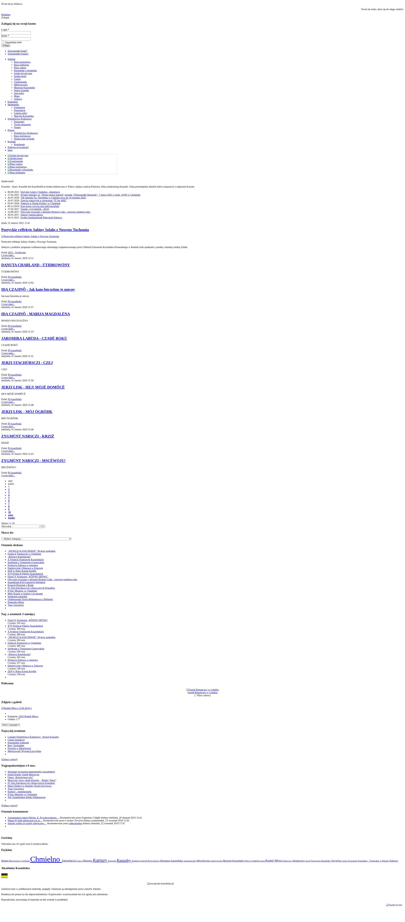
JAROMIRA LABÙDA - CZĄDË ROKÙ (34, 338)
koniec (11, 518)
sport (308, 861)
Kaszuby (124, 860)
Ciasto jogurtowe (16, 739)
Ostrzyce (248, 861)
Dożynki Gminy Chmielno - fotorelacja (40, 192)
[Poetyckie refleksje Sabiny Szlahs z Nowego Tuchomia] (30, 236)
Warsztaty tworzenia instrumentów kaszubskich (31, 771)
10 (9, 512)
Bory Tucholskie (16, 745)
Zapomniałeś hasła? (17, 51)
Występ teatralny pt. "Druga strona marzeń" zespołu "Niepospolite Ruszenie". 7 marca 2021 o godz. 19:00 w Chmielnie (80, 194)
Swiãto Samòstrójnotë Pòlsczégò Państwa (41, 217)
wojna (345, 861)
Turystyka (336, 860)
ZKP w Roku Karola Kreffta (22, 571)
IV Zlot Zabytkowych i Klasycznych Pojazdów (31, 588)
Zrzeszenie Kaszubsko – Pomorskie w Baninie (368, 861)
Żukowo (393, 860)
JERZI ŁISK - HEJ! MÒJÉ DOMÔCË (33, 387)
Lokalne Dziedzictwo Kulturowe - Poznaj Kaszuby (33, 737)
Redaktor (5, 14)
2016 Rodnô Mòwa (28, 716)
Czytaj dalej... (8, 255)
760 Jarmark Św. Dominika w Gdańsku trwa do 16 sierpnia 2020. (53, 197)
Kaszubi (112, 860)
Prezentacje (19, 110)
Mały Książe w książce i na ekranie (25, 593)
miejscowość (217, 861)
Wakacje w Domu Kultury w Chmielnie (40, 203)
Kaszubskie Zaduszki (18, 742)
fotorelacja (69, 860)
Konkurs (136, 861)
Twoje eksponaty (22, 124)
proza (262, 861)
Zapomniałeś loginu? (18, 53)
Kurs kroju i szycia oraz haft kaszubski (40, 206)
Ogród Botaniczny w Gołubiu (203, 692)
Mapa (17, 96)
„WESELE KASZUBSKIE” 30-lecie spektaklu (31, 551)
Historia (88, 860)
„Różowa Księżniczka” (19, 556)
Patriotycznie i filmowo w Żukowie (25, 568)
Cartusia (26, 860)
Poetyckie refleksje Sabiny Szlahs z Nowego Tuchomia (45, 230)
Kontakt (12, 141)
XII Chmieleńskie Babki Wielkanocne (27, 797)
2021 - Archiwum (17, 252)
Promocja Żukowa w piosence (23, 565)
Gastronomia (20, 82)
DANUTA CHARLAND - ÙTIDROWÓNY (35, 265)
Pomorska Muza (16, 602)
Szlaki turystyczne (23, 73)
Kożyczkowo (154, 861)
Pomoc (17, 127)
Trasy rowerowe (16, 605)
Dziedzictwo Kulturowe (20, 119)
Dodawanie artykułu (24, 138)
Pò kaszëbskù (15, 277)
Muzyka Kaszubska (24, 116)
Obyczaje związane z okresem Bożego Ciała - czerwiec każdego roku (55, 212)
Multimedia (13, 104)
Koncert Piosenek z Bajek (21, 585)
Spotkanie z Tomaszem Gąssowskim (26, 562)
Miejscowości (21, 84)
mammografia (190, 861)
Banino (5, 860)
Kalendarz (13, 101)
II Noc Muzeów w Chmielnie (22, 590)
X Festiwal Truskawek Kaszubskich (26, 559)
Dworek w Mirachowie (19, 748)
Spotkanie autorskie (17, 596)
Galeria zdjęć (20, 113)
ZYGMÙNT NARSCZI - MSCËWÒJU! (33, 461)
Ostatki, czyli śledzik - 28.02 (35, 209)
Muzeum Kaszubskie (24, 87)
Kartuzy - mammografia (19, 791)
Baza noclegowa (22, 62)
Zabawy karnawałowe (32, 214)
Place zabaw (20, 67)
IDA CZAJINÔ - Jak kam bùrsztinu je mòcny (38, 289)
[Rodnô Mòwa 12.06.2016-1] (16, 708)
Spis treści (19, 93)
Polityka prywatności (18, 147)
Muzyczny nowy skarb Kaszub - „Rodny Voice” (32, 780)
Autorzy (18, 99)
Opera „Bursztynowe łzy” (21, 777)
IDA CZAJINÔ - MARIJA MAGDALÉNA (35, 314)
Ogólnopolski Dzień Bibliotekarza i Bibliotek (30, 599)
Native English (21, 90)
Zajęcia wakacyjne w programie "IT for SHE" (44, 200)
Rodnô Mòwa (274, 860)
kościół (144, 861)
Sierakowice (298, 860)
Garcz (80, 860)
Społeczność (20, 76)
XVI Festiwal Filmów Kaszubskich (25, 573)
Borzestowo (15, 861)
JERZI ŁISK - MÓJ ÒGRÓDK (26, 412)
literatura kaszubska (172, 860)
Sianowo (287, 861)
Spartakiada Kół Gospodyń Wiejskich (26, 582)
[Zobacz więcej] (9, 759)
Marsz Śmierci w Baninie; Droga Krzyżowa (30, 786)
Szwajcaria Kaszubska (321, 861)
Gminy (17, 79)
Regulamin (19, 144)
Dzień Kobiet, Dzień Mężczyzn (23, 774)
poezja (256, 860)
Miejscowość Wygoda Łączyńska (24, 751)
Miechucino (204, 860)
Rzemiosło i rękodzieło (25, 70)
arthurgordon (75, 823)
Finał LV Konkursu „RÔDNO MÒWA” (28, 576)
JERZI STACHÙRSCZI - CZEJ (27, 363)
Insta (10, 150)
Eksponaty (19, 121)
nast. (10, 515)
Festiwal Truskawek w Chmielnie (24, 554)
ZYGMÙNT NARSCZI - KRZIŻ (27, 436)
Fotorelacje (19, 107)
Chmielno (46, 859)
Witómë (11, 59)
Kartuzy (100, 860)
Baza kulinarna (21, 64)
